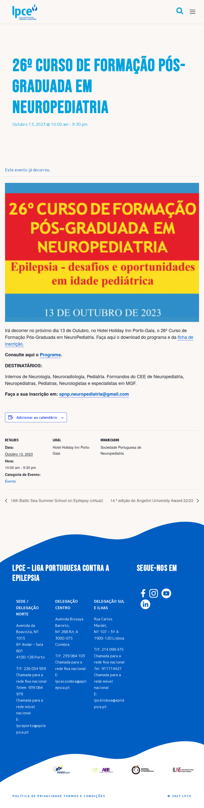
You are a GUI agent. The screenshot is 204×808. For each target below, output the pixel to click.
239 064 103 (74, 656)
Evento (10, 481)
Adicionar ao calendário (36, 417)
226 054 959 (35, 668)
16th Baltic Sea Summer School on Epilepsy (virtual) (56, 500)
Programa (50, 354)
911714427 (112, 668)
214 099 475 (113, 649)
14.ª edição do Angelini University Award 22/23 (152, 500)
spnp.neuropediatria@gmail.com (94, 394)
